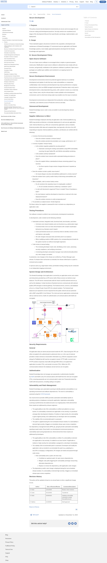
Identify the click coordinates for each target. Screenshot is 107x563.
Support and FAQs (41, 14)
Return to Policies (34, 507)
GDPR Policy (7, 72)
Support (82, 1)
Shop (6, 560)
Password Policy (7, 68)
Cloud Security (7, 103)
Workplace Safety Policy (9, 81)
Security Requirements (89, 31)
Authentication (88, 35)
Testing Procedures (89, 27)
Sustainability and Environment (10, 79)
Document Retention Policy (10, 60)
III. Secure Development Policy (91, 25)
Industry (56, 1)
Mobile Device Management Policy (11, 64)
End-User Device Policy (9, 62)
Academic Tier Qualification (10, 95)
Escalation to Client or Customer (11, 56)
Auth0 (32, 376)
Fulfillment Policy (10, 545)
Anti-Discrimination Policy (9, 87)
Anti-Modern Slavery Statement (10, 89)
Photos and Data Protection (10, 111)
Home (30, 14)
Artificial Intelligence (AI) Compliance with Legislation (13, 46)
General (86, 33)
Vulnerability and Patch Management (92, 37)
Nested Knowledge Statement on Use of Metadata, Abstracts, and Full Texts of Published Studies (14, 108)
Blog (91, 1)
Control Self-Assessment (9, 51)
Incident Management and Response (12, 54)
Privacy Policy (9, 542)
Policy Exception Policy (9, 83)
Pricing (71, 1)
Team (87, 1)
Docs (76, 1)
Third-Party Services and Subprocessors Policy (14, 78)
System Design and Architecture (91, 29)
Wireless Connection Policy (10, 105)
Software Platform (47, 1)
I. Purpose (87, 20)
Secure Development (8, 101)
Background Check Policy (9, 85)
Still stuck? (36, 514)
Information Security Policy (9, 52)
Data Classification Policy (9, 58)
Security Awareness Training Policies (12, 76)
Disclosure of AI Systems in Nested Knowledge (14, 44)
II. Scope (86, 22)
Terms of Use (9, 549)
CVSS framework (45, 394)
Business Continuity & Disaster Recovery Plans (14, 49)
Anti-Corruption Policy (8, 91)
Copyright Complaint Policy (10, 97)
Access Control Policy (8, 99)
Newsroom (8, 538)
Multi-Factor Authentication (9, 66)
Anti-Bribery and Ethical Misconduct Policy (13, 93)
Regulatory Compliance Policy (10, 74)
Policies (5, 42)
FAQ (6, 556)
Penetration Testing (8, 70)
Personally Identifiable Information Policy (12, 113)
